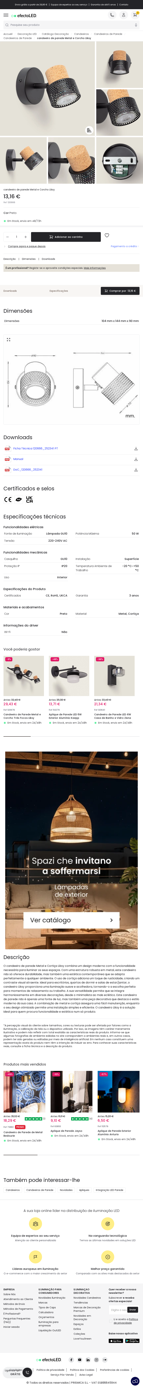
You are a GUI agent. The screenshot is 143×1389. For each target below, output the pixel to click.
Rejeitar (80, 239)
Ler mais (90, 230)
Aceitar (107, 239)
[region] (71, 225)
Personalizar (53, 239)
